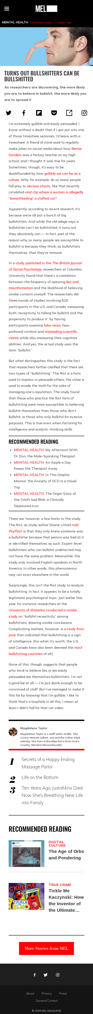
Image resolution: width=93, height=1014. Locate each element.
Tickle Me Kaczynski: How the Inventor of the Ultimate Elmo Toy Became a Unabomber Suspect (66, 900)
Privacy (47, 993)
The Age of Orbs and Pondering (66, 854)
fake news (52, 325)
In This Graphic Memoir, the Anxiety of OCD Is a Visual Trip (45, 481)
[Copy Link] (69, 112)
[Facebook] (23, 112)
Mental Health (15, 22)
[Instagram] (84, 112)
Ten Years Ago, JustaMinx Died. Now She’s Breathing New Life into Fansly (52, 795)
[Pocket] (54, 112)
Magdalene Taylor (41, 22)
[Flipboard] (39, 112)
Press (63, 993)
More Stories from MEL (46, 948)
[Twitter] (8, 112)
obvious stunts (38, 186)
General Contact (47, 1000)
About (30, 993)
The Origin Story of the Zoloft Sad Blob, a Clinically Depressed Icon (45, 499)
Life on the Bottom (40, 777)
